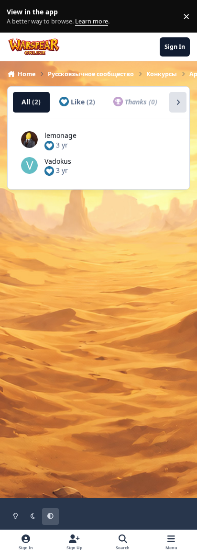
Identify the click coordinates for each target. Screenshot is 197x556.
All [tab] (31, 101)
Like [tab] (82, 101)
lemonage (60, 135)
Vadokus (57, 161)
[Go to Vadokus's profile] (29, 165)
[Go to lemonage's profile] (29, 139)
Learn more (18, 16)
